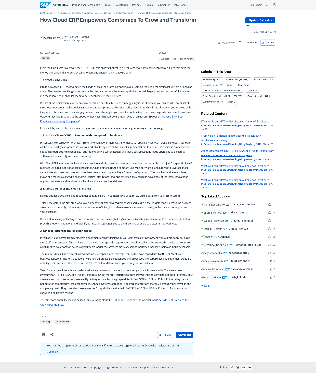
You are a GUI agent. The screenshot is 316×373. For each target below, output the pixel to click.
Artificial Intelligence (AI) (237, 79)
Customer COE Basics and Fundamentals (221, 91)
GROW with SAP (62, 321)
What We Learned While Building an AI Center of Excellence (235, 121)
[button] (263, 42)
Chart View (243, 85)
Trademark (131, 367)
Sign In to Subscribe (260, 20)
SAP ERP (45, 58)
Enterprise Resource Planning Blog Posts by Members (235, 125)
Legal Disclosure (113, 367)
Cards (229, 85)
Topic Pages (180, 5)
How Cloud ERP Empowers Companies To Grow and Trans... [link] (164, 13)
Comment (52, 351)
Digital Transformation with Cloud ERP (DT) (222, 96)
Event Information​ (211, 102)
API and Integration (211, 79)
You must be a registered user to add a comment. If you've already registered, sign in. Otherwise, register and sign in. (113, 345)
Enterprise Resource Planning (97, 13)
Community (60, 4)
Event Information (256, 96)
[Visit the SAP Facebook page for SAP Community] (232, 367)
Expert (230, 102)
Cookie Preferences (162, 367)
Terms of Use (81, 367)
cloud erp (46, 321)
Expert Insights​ (187, 59)
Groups (108, 5)
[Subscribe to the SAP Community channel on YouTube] (243, 367)
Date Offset (252, 91)
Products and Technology (86, 5)
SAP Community (47, 13)
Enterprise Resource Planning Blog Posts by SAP (232, 144)
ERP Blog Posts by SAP (124, 13)
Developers (122, 5)
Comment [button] (184, 334)
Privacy (68, 367)
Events (149, 5)
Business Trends (261, 79)
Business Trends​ (168, 59)
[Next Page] (240, 105)
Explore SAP (255, 5)
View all (205, 285)
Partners (137, 5)
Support (144, 367)
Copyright (96, 367)
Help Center (163, 5)
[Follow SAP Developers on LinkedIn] (249, 367)
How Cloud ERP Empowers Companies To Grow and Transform (118, 20)
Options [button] (247, 26)
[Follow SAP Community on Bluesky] (238, 367)
